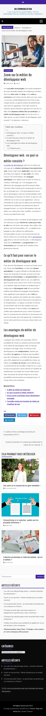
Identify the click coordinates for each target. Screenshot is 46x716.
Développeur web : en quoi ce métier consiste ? (20, 134)
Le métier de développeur (13, 165)
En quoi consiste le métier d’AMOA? (20, 393)
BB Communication (23, 8)
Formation (8, 70)
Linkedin (10, 420)
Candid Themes (27, 711)
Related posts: (15, 148)
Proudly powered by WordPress (16, 708)
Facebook (10, 415)
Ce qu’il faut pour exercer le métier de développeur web (20, 139)
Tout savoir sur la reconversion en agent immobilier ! (21, 485)
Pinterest (35, 415)
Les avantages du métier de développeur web (22, 144)
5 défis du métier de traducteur (18, 390)
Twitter (23, 415)
